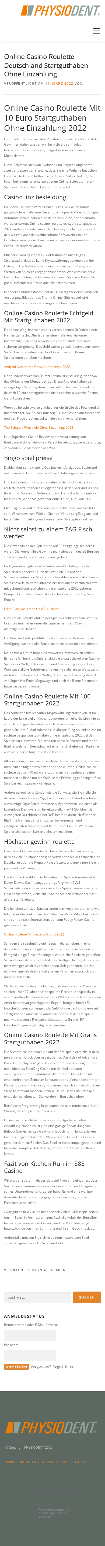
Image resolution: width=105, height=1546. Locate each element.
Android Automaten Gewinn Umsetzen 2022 (37, 366)
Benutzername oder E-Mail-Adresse (31, 1324)
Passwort (11, 1344)
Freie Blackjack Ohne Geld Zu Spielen (32, 608)
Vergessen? (41, 1366)
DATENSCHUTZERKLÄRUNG (47, 1462)
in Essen (53, 1513)
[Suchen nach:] (37, 1297)
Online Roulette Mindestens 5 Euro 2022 (34, 934)
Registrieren (63, 1366)
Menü (96, 31)
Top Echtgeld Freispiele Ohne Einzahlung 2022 (38, 427)
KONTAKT (78, 1462)
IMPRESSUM (15, 1462)
